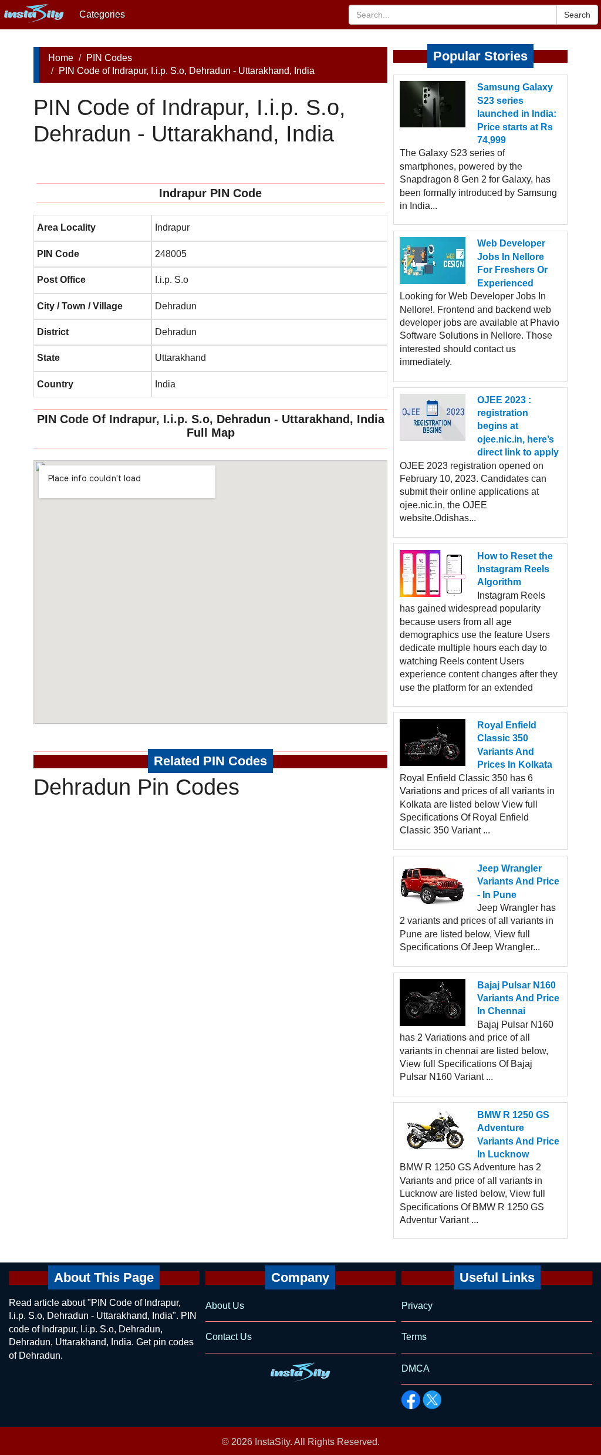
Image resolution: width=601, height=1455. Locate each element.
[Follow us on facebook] (410, 1399)
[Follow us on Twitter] (432, 1399)
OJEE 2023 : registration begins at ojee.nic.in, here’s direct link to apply (518, 426)
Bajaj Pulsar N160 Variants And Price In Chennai (518, 998)
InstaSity (272, 1442)
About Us (224, 1306)
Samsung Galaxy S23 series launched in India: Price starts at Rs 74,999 (516, 113)
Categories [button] (102, 14)
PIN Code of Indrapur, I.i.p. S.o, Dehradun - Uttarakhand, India (187, 71)
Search (577, 14)
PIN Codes (109, 58)
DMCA (415, 1368)
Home (60, 58)
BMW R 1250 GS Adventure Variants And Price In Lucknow (518, 1134)
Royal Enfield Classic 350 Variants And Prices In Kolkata (514, 744)
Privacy (417, 1306)
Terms (414, 1337)
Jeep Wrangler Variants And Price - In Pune (518, 881)
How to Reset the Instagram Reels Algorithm (515, 569)
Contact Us (228, 1337)
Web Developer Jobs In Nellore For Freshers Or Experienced (512, 263)
